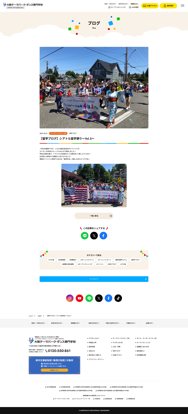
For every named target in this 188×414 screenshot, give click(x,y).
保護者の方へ (75, 323)
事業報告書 (131, 399)
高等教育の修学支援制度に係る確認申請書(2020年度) (76, 391)
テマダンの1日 (118, 342)
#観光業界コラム (121, 260)
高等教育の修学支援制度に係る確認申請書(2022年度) (91, 387)
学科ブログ (116, 351)
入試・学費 (116, 347)
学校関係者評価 (65, 387)
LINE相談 (135, 7)
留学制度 (92, 347)
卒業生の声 (92, 342)
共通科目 (97, 399)
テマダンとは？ (94, 338)
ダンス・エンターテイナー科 (146, 338)
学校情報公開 (141, 355)
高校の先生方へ (94, 323)
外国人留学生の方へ (112, 323)
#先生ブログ (112, 264)
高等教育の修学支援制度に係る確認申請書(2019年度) (113, 391)
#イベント (100, 264)
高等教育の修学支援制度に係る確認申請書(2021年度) (127, 387)
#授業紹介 (72, 260)
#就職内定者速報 (68, 264)
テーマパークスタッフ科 (121, 338)
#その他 (51, 260)
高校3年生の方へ (123, 4)
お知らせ (92, 351)
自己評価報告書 (51, 387)
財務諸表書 (120, 399)
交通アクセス (117, 355)
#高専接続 (61, 260)
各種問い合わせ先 (143, 347)
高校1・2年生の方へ (110, 4)
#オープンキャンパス (85, 264)
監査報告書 (108, 399)
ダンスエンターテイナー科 (82, 399)
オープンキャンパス (118, 7)
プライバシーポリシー (96, 359)
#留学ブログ (135, 260)
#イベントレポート (104, 260)
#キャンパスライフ (87, 260)
